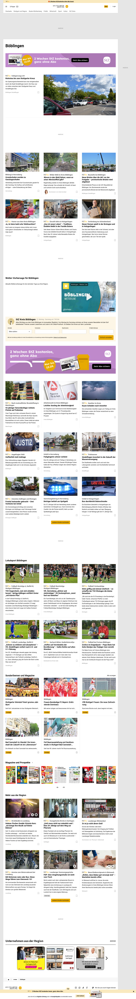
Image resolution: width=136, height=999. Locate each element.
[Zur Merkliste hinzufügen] (38, 92)
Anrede (10, 328)
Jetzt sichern (80, 996)
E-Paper (12, 7)
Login (114, 6)
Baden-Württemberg (35, 11)
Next (107, 958)
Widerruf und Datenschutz (60, 337)
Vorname (37, 328)
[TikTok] (83, 987)
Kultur (65, 11)
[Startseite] (8, 979)
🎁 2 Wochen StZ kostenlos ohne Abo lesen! (61, 1)
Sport (60, 11)
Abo (106, 6)
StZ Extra (72, 11)
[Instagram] (75, 987)
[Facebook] (86, 987)
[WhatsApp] (79, 987)
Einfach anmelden (106, 337)
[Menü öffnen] (6, 6)
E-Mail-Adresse (93, 328)
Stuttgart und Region (20, 11)
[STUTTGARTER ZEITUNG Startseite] (60, 6)
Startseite (8, 11)
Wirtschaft (53, 11)
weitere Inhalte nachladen (60, 522)
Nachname (65, 328)
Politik (46, 11)
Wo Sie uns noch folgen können (105, 988)
